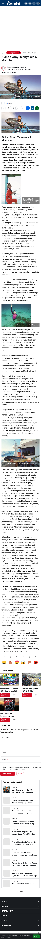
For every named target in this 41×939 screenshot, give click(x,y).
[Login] (34, 3)
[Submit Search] (26, 3)
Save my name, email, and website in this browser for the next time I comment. (22, 768)
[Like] (3, 108)
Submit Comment (7, 773)
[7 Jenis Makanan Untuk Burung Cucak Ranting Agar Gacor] (20, 800)
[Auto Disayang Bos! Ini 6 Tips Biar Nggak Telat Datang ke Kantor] (20, 790)
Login (20, 773)
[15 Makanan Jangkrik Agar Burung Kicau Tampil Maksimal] (20, 831)
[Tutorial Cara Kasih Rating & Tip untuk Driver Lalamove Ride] (20, 842)
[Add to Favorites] (9, 108)
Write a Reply (6, 725)
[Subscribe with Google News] (8, 103)
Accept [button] (36, 936)
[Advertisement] (20, 28)
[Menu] (3, 3)
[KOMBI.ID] (13, 3)
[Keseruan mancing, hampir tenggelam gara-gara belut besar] (20, 852)
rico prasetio (21, 67)
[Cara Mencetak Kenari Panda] (20, 884)
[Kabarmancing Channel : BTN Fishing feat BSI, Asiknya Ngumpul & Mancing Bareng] (9, 685)
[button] (30, 3)
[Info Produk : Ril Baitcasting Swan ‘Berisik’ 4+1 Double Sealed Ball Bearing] (9, 710)
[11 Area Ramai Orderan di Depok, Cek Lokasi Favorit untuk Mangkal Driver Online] (20, 863)
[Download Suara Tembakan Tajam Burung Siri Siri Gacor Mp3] (20, 873)
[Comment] (14, 108)
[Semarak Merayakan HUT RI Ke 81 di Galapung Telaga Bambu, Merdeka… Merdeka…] (31, 685)
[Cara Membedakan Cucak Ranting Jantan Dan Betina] (20, 811)
